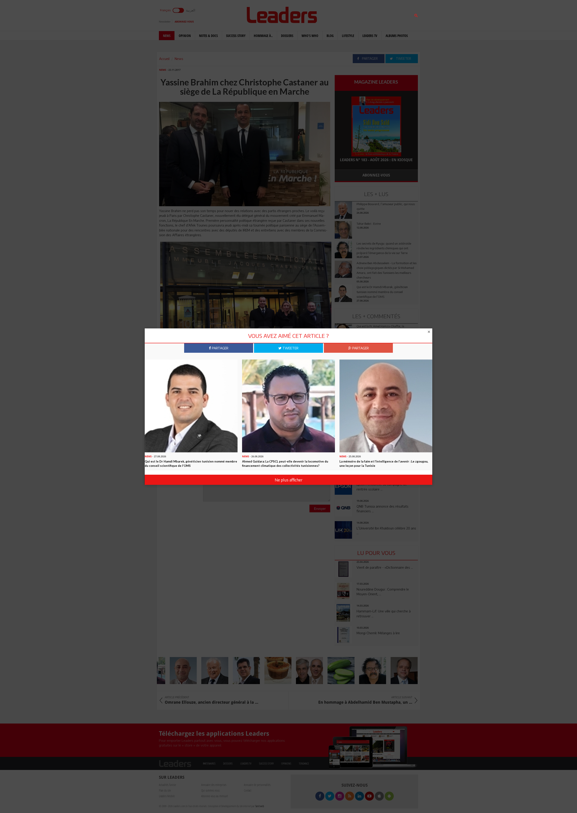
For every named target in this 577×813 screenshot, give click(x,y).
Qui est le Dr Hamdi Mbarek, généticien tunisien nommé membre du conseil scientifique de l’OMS (191, 463)
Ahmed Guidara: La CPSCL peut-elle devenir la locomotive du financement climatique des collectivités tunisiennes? (285, 463)
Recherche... (345, 14)
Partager (219, 348)
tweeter (290, 348)
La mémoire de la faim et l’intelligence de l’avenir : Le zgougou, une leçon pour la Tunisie (383, 463)
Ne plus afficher (288, 479)
